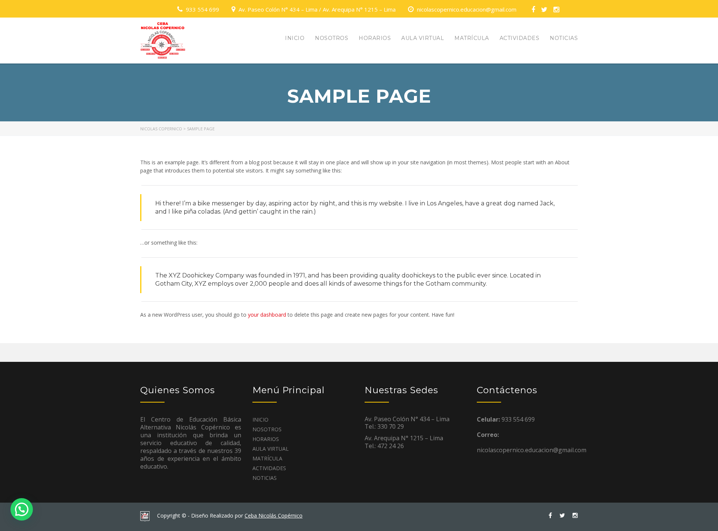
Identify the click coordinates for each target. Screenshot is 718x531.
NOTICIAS (564, 38)
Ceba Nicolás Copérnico (274, 515)
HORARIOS (375, 38)
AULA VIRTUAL (422, 38)
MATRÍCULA (471, 38)
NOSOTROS (331, 38)
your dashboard (267, 314)
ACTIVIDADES (520, 38)
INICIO (294, 38)
